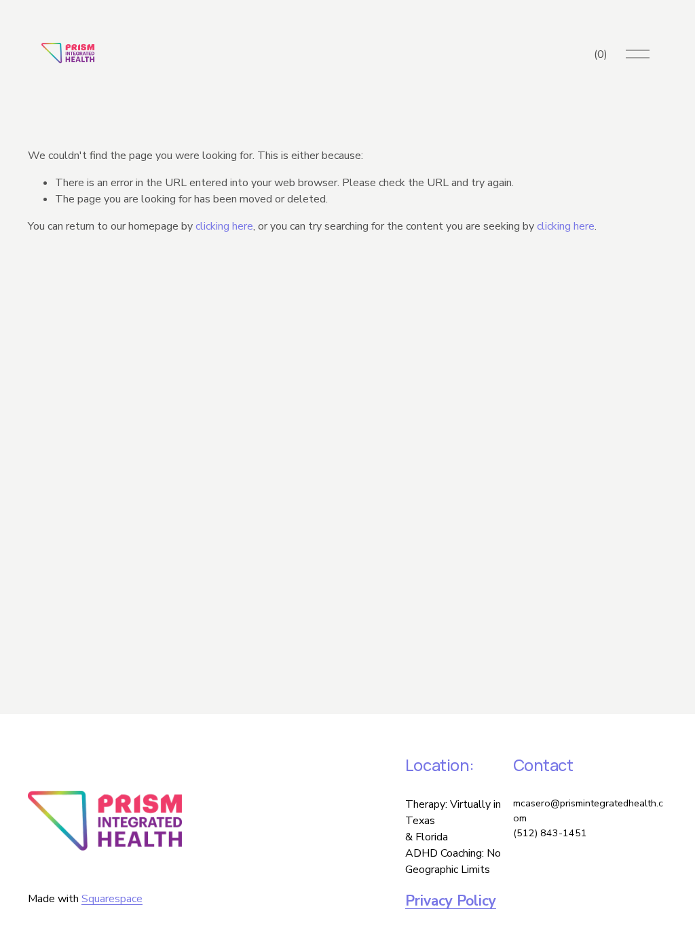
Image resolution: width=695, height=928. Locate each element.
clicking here (224, 226)
